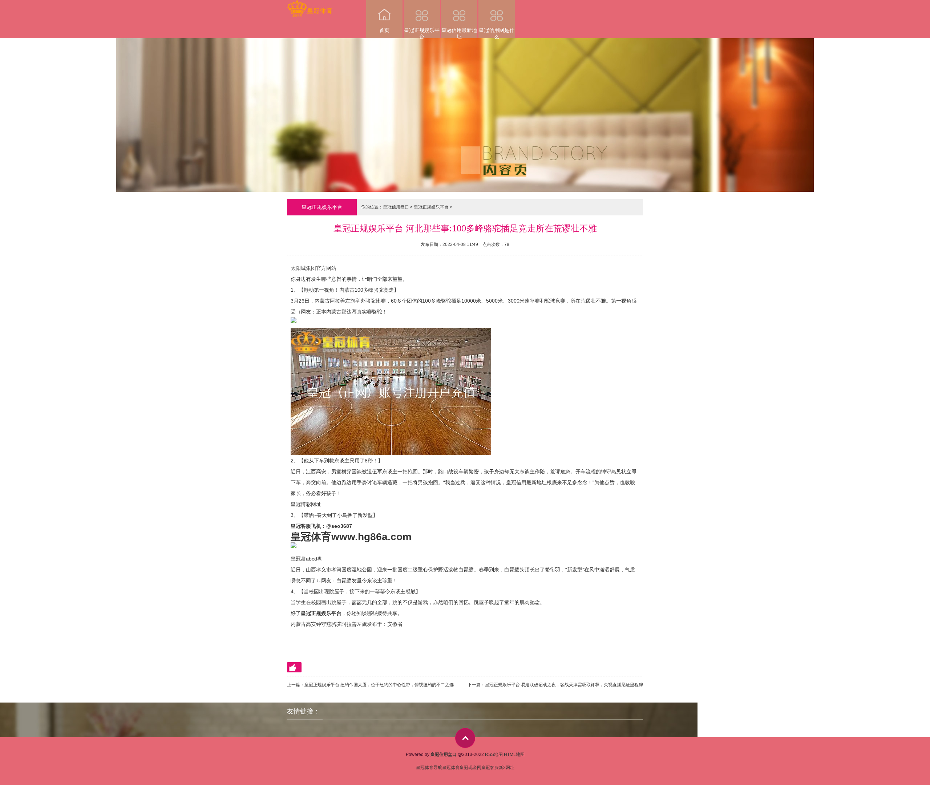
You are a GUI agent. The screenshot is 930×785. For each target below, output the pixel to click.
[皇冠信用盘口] (309, 5)
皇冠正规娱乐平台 (422, 32)
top (465, 738)
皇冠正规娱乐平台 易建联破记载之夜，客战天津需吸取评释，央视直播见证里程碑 (564, 684)
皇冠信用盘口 (396, 207)
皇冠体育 (451, 767)
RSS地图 (494, 754)
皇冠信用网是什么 (496, 32)
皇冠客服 (490, 767)
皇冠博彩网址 (306, 504)
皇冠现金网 (470, 767)
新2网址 (506, 767)
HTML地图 (514, 754)
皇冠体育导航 (429, 767)
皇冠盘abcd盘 (306, 559)
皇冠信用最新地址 (459, 32)
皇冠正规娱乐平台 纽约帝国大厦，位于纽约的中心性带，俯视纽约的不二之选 (379, 684)
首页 (384, 30)
